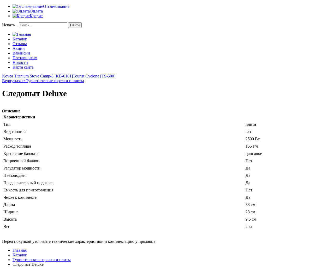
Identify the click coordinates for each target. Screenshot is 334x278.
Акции (19, 48)
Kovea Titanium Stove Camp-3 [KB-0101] (37, 76)
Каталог (20, 39)
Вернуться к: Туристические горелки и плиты (43, 80)
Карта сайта (23, 67)
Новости (20, 62)
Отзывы (20, 43)
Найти (75, 25)
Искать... (10, 25)
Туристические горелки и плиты (42, 259)
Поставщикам (25, 58)
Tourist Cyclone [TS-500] (94, 76)
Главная (20, 250)
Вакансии (21, 53)
